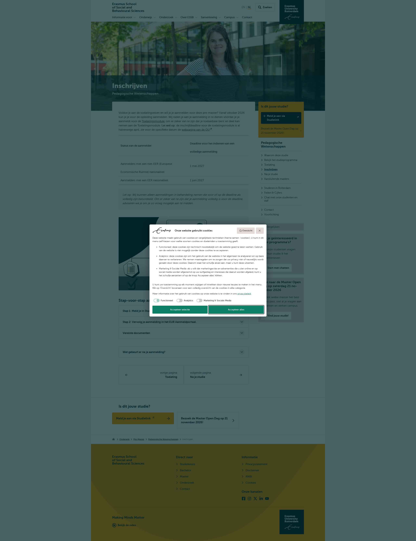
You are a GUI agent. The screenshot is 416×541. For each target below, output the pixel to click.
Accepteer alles (236, 309)
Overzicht (247, 230)
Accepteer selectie (180, 309)
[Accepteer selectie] (260, 231)
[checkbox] (162, 300)
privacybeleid (244, 293)
